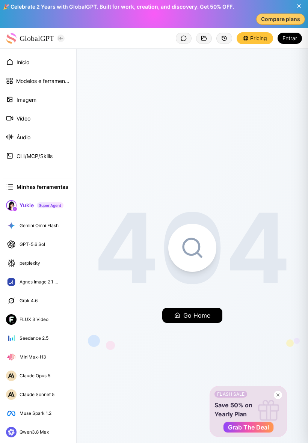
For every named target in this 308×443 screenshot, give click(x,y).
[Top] (65, 226)
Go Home (196, 315)
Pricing (258, 38)
